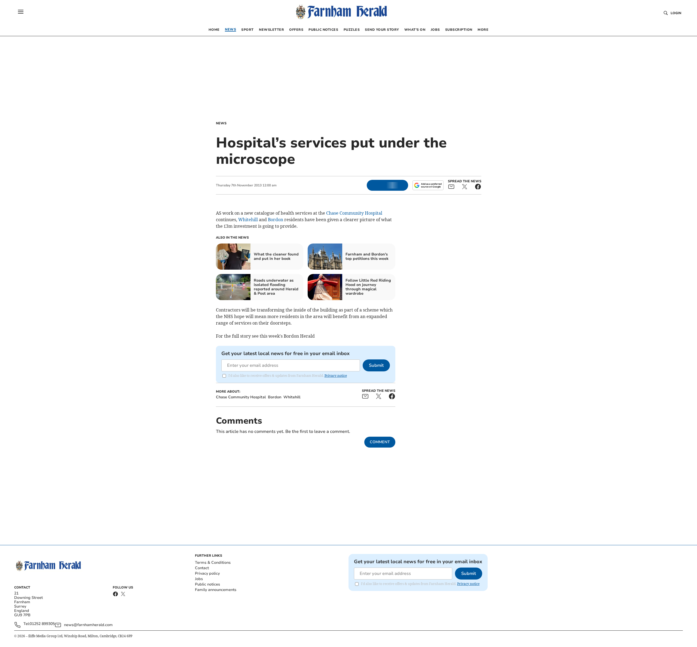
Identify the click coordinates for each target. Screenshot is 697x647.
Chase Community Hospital (354, 213)
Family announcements (215, 589)
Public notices (207, 584)
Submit (376, 365)
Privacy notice (336, 376)
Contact (202, 568)
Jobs (199, 578)
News (221, 123)
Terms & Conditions (213, 562)
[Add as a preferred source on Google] (428, 185)
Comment (380, 442)
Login (676, 13)
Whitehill (248, 219)
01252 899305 (42, 624)
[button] (20, 11)
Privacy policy (207, 573)
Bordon (275, 219)
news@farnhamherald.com (88, 624)
